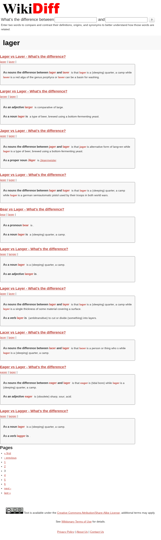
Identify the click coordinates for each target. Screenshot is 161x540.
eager (3, 372)
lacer (3, 337)
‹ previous (10, 457)
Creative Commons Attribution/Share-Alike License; (89, 512)
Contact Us (97, 531)
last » (7, 492)
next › (7, 488)
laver (12, 61)
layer (12, 293)
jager (3, 135)
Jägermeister (48, 160)
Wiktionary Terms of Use (76, 521)
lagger (12, 416)
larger (3, 96)
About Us (82, 531)
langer (12, 254)
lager (3, 61)
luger (12, 179)
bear (3, 214)
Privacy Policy (65, 531)
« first (7, 453)
